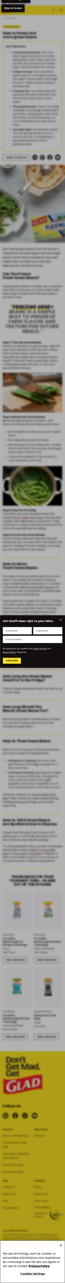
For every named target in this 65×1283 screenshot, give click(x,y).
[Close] (61, 1245)
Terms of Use (39, 648)
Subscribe (12, 660)
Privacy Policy (9, 652)
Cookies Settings (32, 1274)
